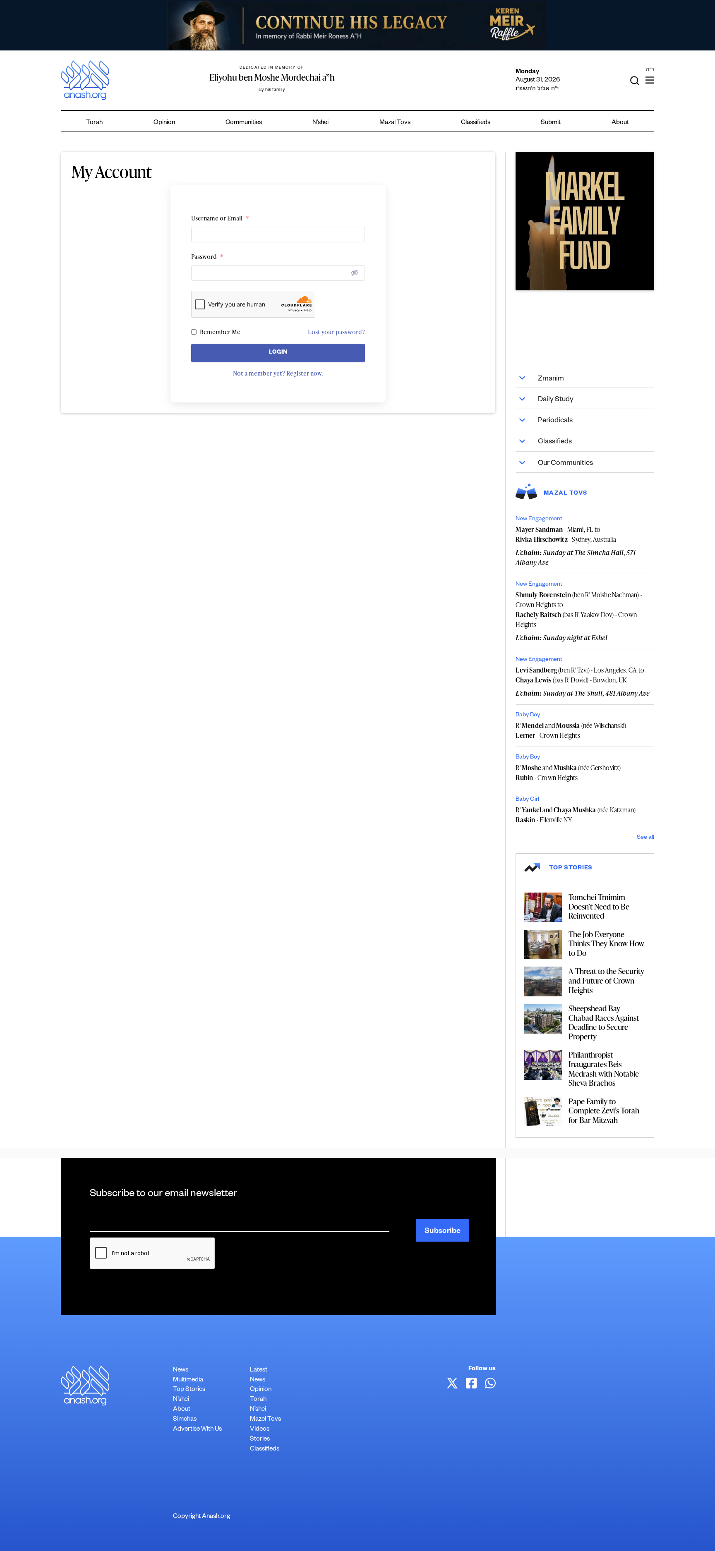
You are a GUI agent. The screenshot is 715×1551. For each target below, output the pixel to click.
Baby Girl (527, 800)
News (180, 1370)
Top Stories (189, 1389)
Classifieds (475, 123)
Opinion (164, 123)
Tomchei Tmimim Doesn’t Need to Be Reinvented (599, 906)
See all (645, 838)
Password (207, 257)
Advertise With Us (197, 1429)
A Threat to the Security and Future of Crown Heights (606, 980)
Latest (258, 1370)
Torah (94, 123)
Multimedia (188, 1380)
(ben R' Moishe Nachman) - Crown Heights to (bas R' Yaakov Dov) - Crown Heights (579, 609)
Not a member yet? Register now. (278, 373)
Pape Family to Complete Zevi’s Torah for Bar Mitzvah (604, 1110)
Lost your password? (336, 332)
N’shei (320, 123)
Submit (551, 123)
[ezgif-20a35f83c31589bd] (357, 25)
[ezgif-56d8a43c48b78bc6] (585, 221)
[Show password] (354, 272)
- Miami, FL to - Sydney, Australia (566, 534)
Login (278, 353)
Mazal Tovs (394, 123)
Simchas (185, 1419)
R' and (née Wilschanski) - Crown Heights (571, 730)
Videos (259, 1429)
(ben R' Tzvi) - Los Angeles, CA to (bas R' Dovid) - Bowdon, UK (580, 675)
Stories (260, 1439)
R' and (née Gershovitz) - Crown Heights (568, 772)
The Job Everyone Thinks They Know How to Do (606, 943)
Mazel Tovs (265, 1419)
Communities (244, 123)
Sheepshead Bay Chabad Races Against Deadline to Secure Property (604, 1022)
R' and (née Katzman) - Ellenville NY (576, 814)
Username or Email (220, 218)
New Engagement (539, 519)
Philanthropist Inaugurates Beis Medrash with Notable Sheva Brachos (604, 1068)
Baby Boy (528, 715)
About (620, 123)
